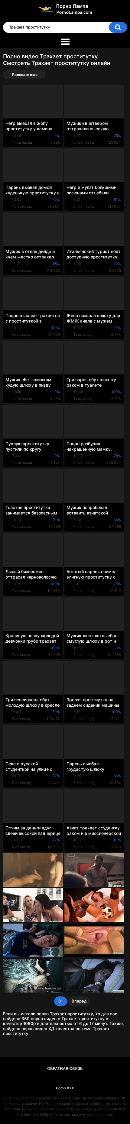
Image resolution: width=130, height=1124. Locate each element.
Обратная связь (65, 1068)
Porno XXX (65, 1088)
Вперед (79, 1001)
